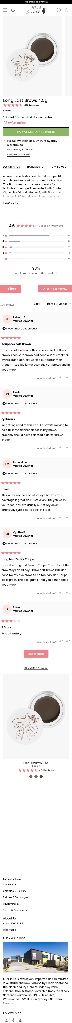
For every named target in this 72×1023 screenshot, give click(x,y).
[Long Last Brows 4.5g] (36, 716)
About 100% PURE (13, 923)
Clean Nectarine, (57, 983)
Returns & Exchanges (15, 897)
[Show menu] (5, 10)
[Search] (13, 10)
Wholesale (9, 929)
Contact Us (10, 884)
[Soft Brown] (35, 776)
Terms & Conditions (15, 910)
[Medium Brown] (41, 776)
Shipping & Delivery (14, 891)
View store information (18, 154)
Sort (37, 304)
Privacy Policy (11, 903)
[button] (21, 105)
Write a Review (59, 290)
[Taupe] (30, 776)
